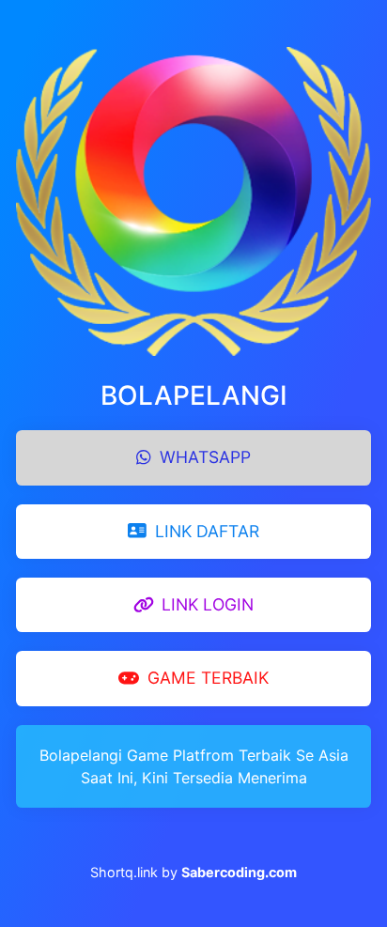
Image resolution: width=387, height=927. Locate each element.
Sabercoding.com (239, 872)
